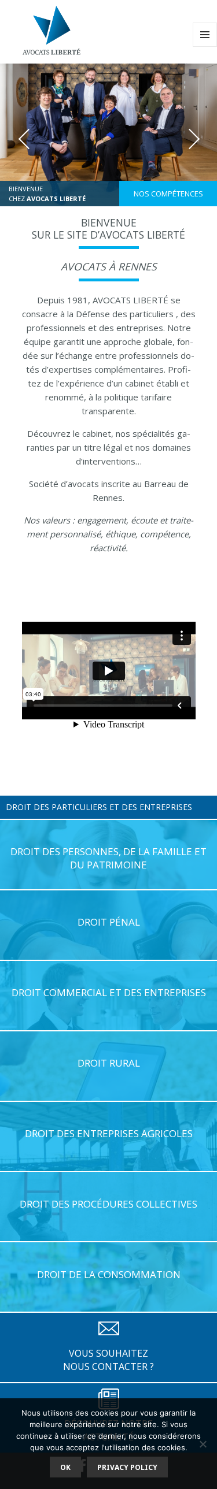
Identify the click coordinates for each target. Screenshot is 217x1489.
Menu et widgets (205, 46)
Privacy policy (127, 1467)
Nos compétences (168, 193)
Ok (65, 1467)
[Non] (202, 1444)
